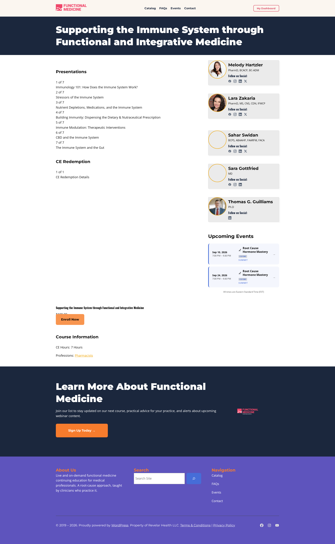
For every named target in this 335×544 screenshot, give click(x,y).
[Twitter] (246, 81)
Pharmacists (84, 355)
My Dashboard (266, 8)
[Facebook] (230, 81)
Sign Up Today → (81, 430)
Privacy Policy (224, 525)
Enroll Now (70, 319)
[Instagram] (235, 81)
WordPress (119, 525)
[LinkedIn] (241, 81)
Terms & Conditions (195, 525)
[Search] (194, 478)
